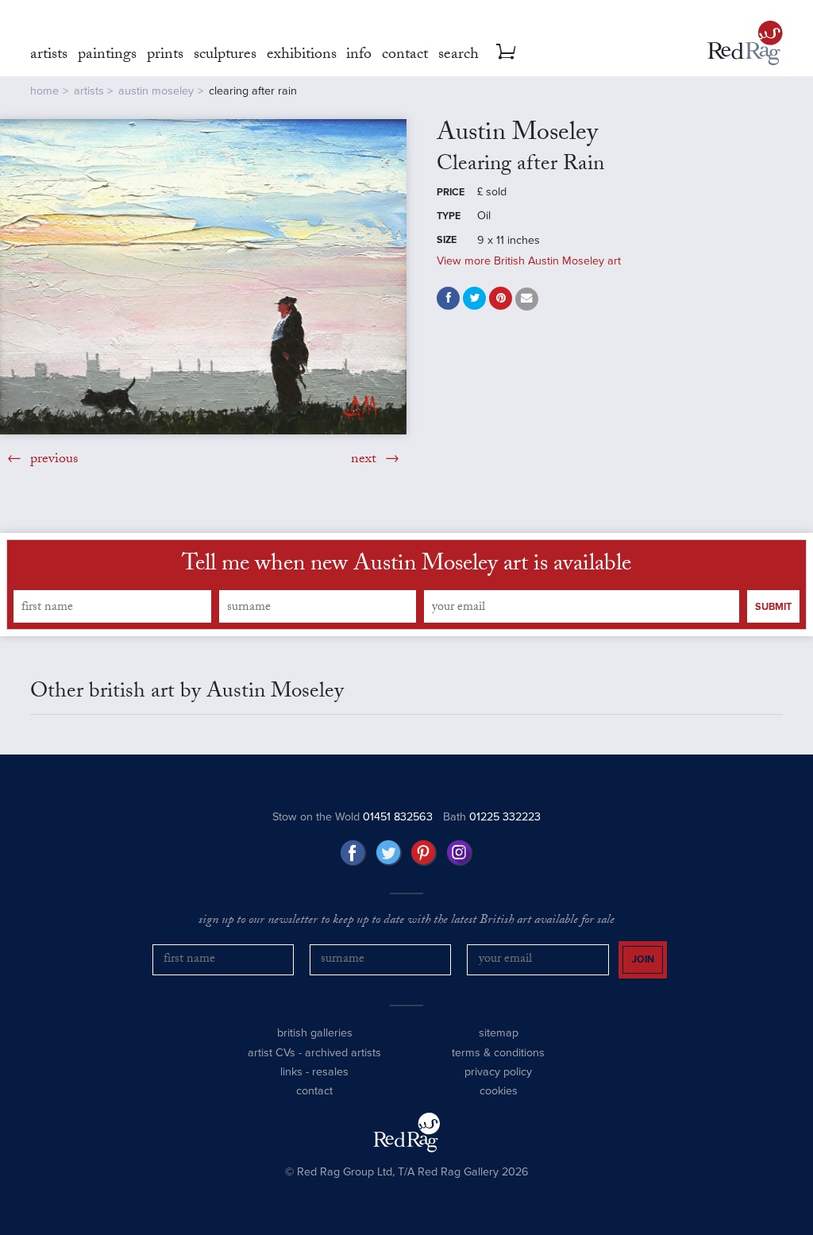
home (44, 91)
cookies (499, 1091)
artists (89, 91)
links (291, 1072)
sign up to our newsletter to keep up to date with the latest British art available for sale (406, 921)
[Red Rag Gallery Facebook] (353, 853)
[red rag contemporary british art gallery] (745, 43)
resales (330, 1072)
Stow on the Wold (352, 817)
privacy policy (498, 1072)
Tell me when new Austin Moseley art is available (406, 566)
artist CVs (271, 1052)
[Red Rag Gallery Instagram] (459, 853)
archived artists (343, 1052)
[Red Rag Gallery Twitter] (389, 853)
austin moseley (156, 91)
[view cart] (505, 51)
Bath (492, 817)
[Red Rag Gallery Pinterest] (424, 853)
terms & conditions (498, 1052)
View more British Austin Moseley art (529, 261)
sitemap (498, 1033)
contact (314, 1091)
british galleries (315, 1033)
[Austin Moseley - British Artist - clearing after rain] (203, 276)
